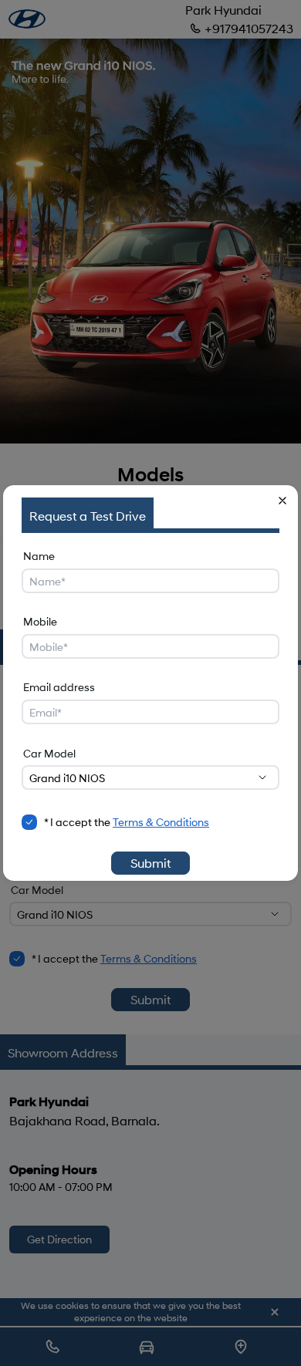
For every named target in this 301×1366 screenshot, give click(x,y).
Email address (59, 686)
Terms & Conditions (161, 821)
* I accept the (126, 821)
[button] (282, 500)
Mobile (40, 621)
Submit (150, 862)
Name (39, 555)
